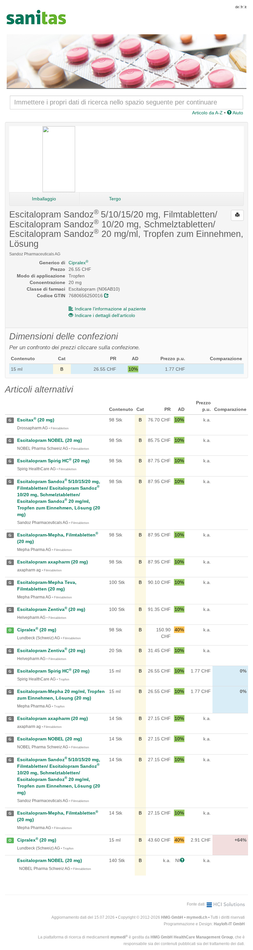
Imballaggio (44, 198)
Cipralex (78, 262)
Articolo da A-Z (207, 112)
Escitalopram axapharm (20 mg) (52, 561)
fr (242, 7)
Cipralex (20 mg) (36, 629)
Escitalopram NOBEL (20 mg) (49, 440)
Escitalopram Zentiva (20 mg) (51, 609)
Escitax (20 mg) (35, 419)
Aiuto (237, 112)
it (245, 7)
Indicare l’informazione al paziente (110, 308)
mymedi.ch (196, 917)
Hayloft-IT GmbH (229, 924)
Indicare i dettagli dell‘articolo (105, 315)
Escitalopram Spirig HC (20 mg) (53, 460)
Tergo (115, 198)
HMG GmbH (172, 917)
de (237, 7)
